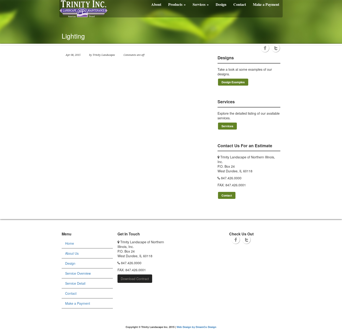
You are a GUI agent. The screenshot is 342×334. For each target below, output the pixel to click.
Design (221, 4)
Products (177, 4)
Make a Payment (266, 4)
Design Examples (233, 82)
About (156, 4)
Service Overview (78, 273)
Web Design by (186, 327)
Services (201, 4)
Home (69, 243)
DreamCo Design (206, 327)
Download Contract (135, 278)
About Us (72, 253)
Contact (239, 4)
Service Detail (75, 283)
